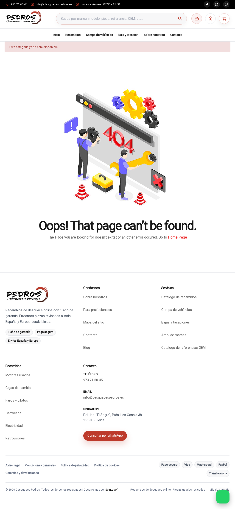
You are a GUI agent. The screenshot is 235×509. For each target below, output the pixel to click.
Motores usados (18, 375)
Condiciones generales (40, 465)
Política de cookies (107, 465)
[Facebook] (207, 4)
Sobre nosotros (154, 35)
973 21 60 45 (93, 380)
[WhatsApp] (226, 4)
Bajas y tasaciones (175, 322)
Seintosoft (111, 489)
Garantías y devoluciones (22, 473)
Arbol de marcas (173, 335)
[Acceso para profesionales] (196, 18)
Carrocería (13, 413)
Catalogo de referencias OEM (183, 348)
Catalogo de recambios (179, 297)
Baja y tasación (128, 35)
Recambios (73, 35)
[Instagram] (216, 4)
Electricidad (14, 426)
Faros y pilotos (17, 400)
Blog (86, 348)
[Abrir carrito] (224, 18)
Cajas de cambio (18, 388)
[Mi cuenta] (210, 18)
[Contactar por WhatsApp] (222, 496)
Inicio (56, 35)
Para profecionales (97, 310)
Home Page (177, 237)
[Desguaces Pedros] (24, 17)
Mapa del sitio (93, 322)
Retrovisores (15, 438)
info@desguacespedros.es (103, 397)
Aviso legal (13, 465)
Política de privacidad (75, 465)
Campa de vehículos (99, 35)
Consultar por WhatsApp (105, 435)
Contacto (176, 35)
